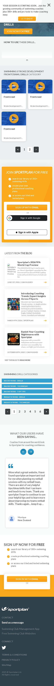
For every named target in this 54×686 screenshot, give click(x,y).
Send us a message (13, 622)
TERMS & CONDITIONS (14, 654)
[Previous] (17, 149)
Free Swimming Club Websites (19, 633)
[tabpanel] (27, 493)
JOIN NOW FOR (18, 31)
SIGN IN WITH (27, 579)
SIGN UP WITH (27, 207)
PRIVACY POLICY (11, 659)
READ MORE (25, 360)
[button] (27, 232)
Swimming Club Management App (20, 628)
